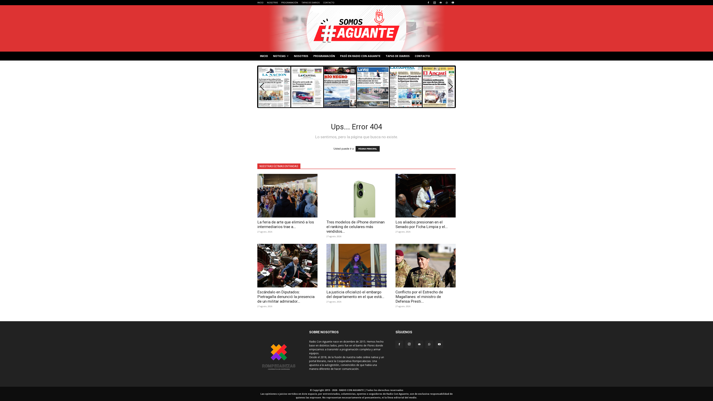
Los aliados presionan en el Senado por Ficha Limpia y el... (421, 224)
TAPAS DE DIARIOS (311, 2)
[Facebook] (428, 2)
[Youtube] (453, 2)
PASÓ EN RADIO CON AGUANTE (360, 56)
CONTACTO (328, 2)
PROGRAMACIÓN (289, 2)
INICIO (260, 2)
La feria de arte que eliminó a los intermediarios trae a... (285, 224)
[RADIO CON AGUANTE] (356, 28)
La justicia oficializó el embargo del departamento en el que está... (355, 294)
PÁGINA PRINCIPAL (367, 149)
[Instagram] (434, 2)
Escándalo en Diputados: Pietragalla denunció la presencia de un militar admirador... (286, 297)
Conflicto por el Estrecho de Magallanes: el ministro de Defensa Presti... (419, 297)
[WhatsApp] (447, 2)
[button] (450, 87)
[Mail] (440, 2)
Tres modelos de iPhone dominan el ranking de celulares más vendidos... (355, 227)
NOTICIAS (279, 56)
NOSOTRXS (272, 2)
